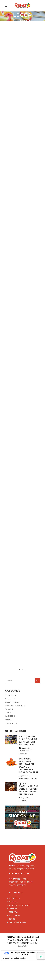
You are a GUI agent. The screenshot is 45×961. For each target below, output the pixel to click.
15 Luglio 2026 (24, 798)
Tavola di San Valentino (21, 639)
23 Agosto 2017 (11, 503)
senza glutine (19, 541)
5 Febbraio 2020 (11, 199)
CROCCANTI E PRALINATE (15, 706)
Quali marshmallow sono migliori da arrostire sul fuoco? (28, 789)
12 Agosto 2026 (24, 748)
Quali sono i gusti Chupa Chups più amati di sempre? (21, 65)
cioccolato (9, 627)
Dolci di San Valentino (20, 633)
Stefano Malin (22, 74)
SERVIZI (8, 719)
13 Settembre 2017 (12, 413)
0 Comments (33, 361)
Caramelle (8, 147)
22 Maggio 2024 (11, 126)
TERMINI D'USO (26, 882)
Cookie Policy (22, 946)
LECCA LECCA (10, 695)
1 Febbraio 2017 (11, 593)
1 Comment (23, 445)
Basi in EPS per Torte (13, 624)
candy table (9, 448)
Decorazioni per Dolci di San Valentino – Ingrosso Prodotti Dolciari (22, 605)
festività (17, 448)
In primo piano (32, 778)
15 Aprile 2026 (10, 56)
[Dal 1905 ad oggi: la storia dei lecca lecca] (22, 258)
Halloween (17, 442)
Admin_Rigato (13, 445)
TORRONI (9, 709)
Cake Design (25, 624)
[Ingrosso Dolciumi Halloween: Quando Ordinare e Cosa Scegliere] (11, 761)
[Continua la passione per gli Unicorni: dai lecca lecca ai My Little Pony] (22, 181)
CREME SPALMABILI (12, 702)
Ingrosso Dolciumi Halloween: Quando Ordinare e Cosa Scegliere (29, 765)
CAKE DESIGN (10, 716)
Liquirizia (22, 751)
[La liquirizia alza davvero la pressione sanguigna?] (11, 739)
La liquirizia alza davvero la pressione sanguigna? (28, 740)
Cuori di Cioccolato (20, 627)
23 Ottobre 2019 (11, 276)
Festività (16, 618)
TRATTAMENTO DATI (17, 885)
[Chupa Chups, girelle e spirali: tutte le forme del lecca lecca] (22, 322)
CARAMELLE (10, 699)
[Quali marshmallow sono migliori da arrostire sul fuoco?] (11, 786)
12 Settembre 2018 (12, 340)
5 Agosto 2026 (24, 776)
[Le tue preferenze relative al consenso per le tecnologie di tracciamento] (41, 957)
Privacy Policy (33, 943)
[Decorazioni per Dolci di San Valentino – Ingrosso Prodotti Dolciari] (22, 576)
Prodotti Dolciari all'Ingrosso (23, 636)
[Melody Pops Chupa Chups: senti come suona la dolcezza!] (22, 108)
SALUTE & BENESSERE (13, 723)
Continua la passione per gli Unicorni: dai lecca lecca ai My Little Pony (21, 211)
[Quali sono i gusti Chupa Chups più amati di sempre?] (22, 38)
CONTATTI (13, 879)
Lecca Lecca (9, 74)
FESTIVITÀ (9, 712)
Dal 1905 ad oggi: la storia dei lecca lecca (22, 285)
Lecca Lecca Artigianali (23, 535)
